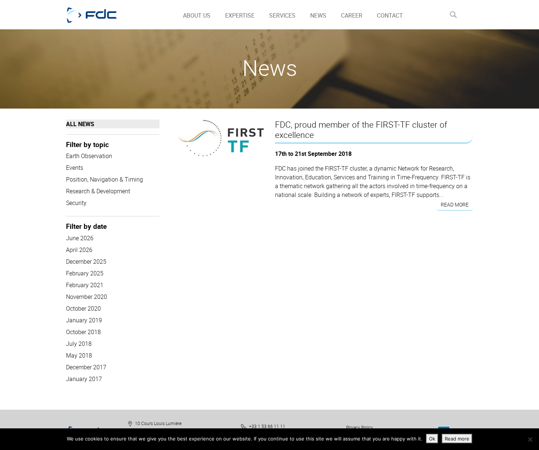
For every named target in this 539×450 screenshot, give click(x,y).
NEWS (318, 15)
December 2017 (86, 367)
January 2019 (84, 320)
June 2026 (80, 238)
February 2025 (84, 273)
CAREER (351, 15)
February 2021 (84, 285)
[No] (530, 439)
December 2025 (86, 261)
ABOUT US (196, 15)
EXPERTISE (239, 15)
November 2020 (86, 297)
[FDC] (100, 15)
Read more (455, 204)
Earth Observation (89, 156)
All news (80, 124)
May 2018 (79, 355)
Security (76, 203)
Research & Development (98, 191)
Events (74, 168)
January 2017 (84, 379)
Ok (432, 439)
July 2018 (79, 344)
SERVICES (282, 15)
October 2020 (83, 308)
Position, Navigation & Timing (104, 179)
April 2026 (79, 250)
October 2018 (83, 332)
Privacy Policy (359, 427)
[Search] (453, 14)
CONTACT (390, 15)
